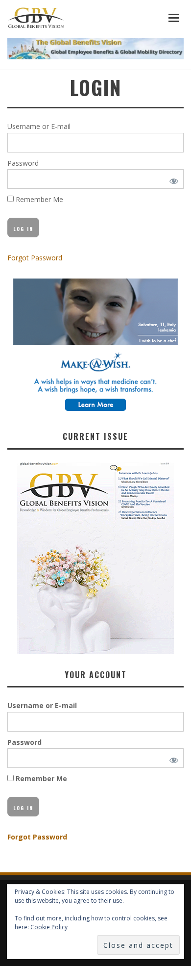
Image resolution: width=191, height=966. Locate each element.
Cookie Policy (49, 927)
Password (23, 163)
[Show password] (172, 179)
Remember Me (38, 199)
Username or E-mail (39, 126)
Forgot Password (34, 257)
